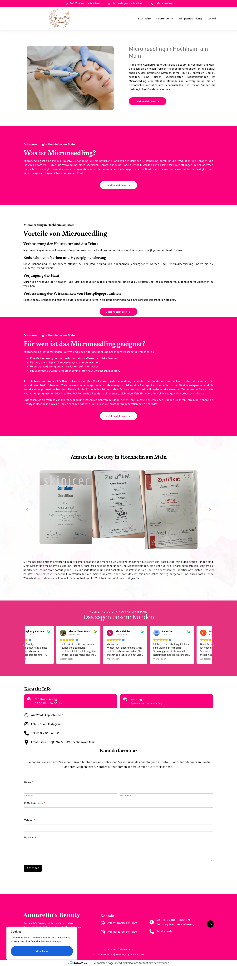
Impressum (109, 949)
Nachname (125, 795)
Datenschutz (126, 949)
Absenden (33, 868)
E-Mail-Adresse (34, 803)
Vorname (28, 795)
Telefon (29, 820)
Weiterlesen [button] (36, 658)
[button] (27, 510)
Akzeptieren (41, 951)
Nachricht (30, 837)
